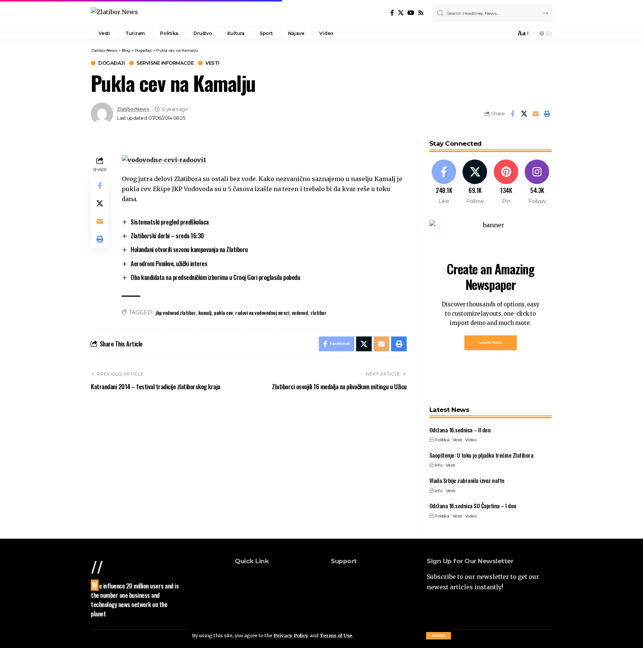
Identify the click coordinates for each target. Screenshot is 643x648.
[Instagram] (537, 182)
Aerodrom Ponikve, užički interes (169, 263)
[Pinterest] (506, 182)
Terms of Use (336, 635)
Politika (442, 439)
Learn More (490, 342)
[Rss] (421, 13)
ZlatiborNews (133, 109)
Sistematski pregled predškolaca (170, 221)
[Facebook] (392, 13)
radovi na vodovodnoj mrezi (262, 312)
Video (471, 439)
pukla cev (223, 312)
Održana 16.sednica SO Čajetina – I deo (472, 506)
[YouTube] (411, 13)
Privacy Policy (290, 635)
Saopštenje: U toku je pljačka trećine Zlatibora (481, 455)
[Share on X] (524, 114)
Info (438, 465)
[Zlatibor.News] (114, 13)
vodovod (300, 312)
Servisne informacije (165, 63)
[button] (438, 635)
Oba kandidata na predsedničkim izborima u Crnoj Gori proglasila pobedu (215, 277)
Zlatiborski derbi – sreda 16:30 (167, 235)
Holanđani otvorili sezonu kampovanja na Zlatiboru (189, 249)
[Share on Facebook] (512, 114)
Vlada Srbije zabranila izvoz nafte (467, 480)
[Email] (535, 114)
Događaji (111, 63)
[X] (401, 13)
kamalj (205, 312)
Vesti (212, 63)
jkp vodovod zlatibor (176, 312)
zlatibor (318, 312)
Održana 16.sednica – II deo (460, 430)
